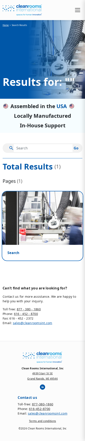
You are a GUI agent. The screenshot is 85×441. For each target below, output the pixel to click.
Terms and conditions (42, 421)
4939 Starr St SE (42, 373)
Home (6, 25)
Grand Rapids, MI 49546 (42, 378)
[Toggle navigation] (77, 10)
